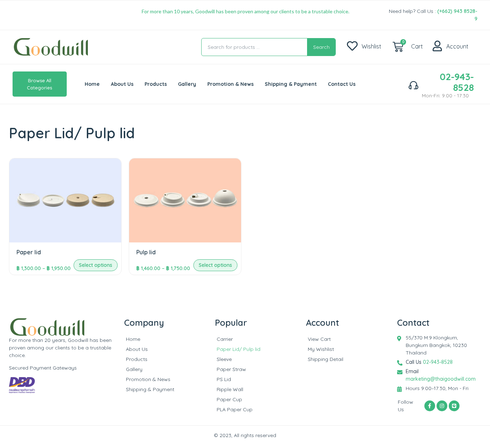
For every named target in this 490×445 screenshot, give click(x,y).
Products (156, 84)
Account (457, 46)
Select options (95, 265)
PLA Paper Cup (235, 409)
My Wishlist (321, 349)
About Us (122, 84)
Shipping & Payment (291, 84)
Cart (417, 46)
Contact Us (341, 84)
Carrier (225, 339)
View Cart (319, 339)
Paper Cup (229, 399)
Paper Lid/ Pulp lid (238, 349)
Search (321, 47)
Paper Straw (231, 369)
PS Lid (224, 379)
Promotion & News (230, 84)
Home (92, 84)
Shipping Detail (325, 359)
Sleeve (224, 359)
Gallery (187, 84)
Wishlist (371, 46)
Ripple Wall (230, 389)
